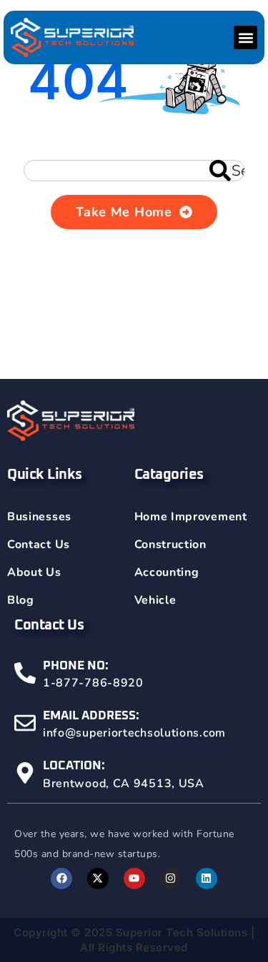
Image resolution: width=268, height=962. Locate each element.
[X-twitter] (98, 878)
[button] (245, 37)
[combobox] (134, 170)
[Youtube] (134, 878)
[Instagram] (170, 878)
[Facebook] (61, 878)
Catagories (169, 474)
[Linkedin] (206, 878)
